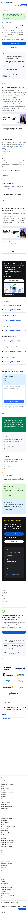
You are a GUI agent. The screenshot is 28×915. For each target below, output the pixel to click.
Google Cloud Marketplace (6, 846)
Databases (3, 816)
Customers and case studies (7, 792)
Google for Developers (5, 861)
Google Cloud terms (22, 906)
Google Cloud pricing (5, 804)
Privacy (9, 906)
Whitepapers (3, 796)
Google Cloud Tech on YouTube (7, 889)
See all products (4, 808)
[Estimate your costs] (9, 495)
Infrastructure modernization (7, 814)
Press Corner (3, 885)
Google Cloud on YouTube (6, 887)
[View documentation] (14, 280)
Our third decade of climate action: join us (11, 902)
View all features (13, 252)
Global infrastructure (5, 788)
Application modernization (6, 818)
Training (2, 857)
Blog (2, 798)
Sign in (25, 2)
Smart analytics (4, 820)
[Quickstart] (9, 555)
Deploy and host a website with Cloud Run (13, 752)
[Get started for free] (14, 534)
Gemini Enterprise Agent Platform (18, 406)
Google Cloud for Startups (6, 863)
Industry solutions (4, 828)
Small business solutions (6, 832)
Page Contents (6, 10)
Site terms (14, 906)
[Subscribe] (22, 908)
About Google (4, 906)
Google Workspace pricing (6, 806)
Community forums (5, 897)
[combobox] (5, 912)
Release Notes (4, 867)
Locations (3, 790)
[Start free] (23, 5)
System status (4, 865)
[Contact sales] (14, 47)
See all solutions (4, 834)
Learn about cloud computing (7, 848)
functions (13, 186)
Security (2, 824)
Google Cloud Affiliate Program (7, 840)
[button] (14, 310)
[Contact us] (16, 5)
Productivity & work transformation (8, 826)
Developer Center (4, 883)
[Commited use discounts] (14, 769)
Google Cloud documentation (7, 842)
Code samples (4, 852)
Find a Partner (4, 875)
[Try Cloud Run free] (14, 43)
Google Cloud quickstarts (6, 844)
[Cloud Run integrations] (12, 565)
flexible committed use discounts (16, 479)
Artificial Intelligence (5, 822)
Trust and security (4, 782)
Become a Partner (5, 877)
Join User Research (5, 893)
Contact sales (4, 873)
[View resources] (14, 765)
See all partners (6, 718)
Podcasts (3, 881)
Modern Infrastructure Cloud (7, 784)
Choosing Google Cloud (5, 780)
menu (2, 2)
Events (2, 879)
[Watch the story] (14, 632)
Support (2, 850)
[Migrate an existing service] (13, 574)
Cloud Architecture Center (6, 854)
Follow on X (3, 891)
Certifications (4, 859)
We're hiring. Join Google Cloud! (7, 895)
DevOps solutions (4, 830)
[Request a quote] (8, 509)
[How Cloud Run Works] (14, 288)
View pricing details (7, 475)
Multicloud (3, 786)
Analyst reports (4, 794)
